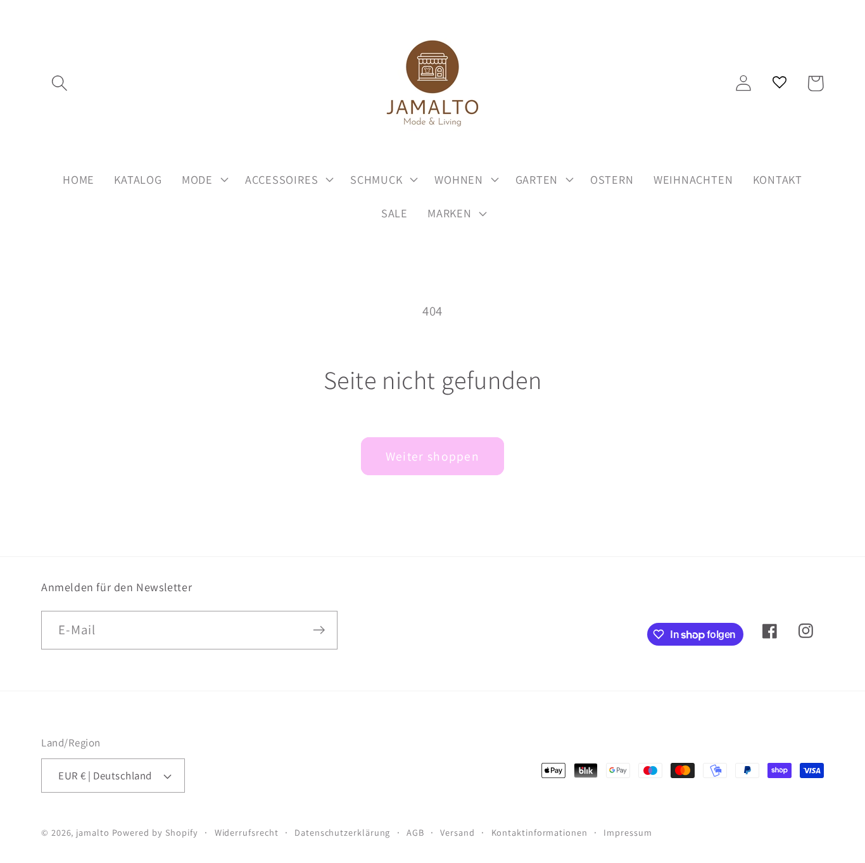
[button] (59, 83)
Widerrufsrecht (247, 832)
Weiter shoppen (432, 456)
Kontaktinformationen (539, 832)
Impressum (627, 832)
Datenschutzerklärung (342, 832)
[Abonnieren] (319, 630)
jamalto (92, 832)
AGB (415, 832)
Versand (457, 832)
